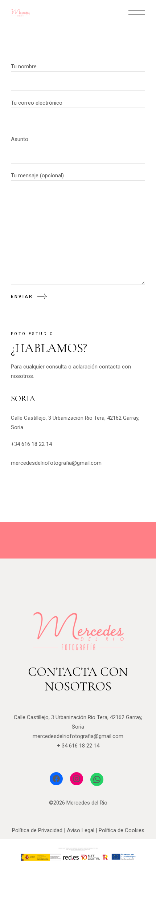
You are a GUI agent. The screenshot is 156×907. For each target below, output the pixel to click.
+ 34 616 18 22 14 (78, 745)
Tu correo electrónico (36, 103)
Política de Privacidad (37, 830)
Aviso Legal (80, 830)
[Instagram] (76, 778)
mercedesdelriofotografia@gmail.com (56, 463)
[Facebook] (56, 778)
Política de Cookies (121, 830)
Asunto (19, 139)
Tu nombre (24, 66)
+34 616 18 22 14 (31, 444)
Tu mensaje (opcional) (37, 175)
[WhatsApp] (96, 779)
